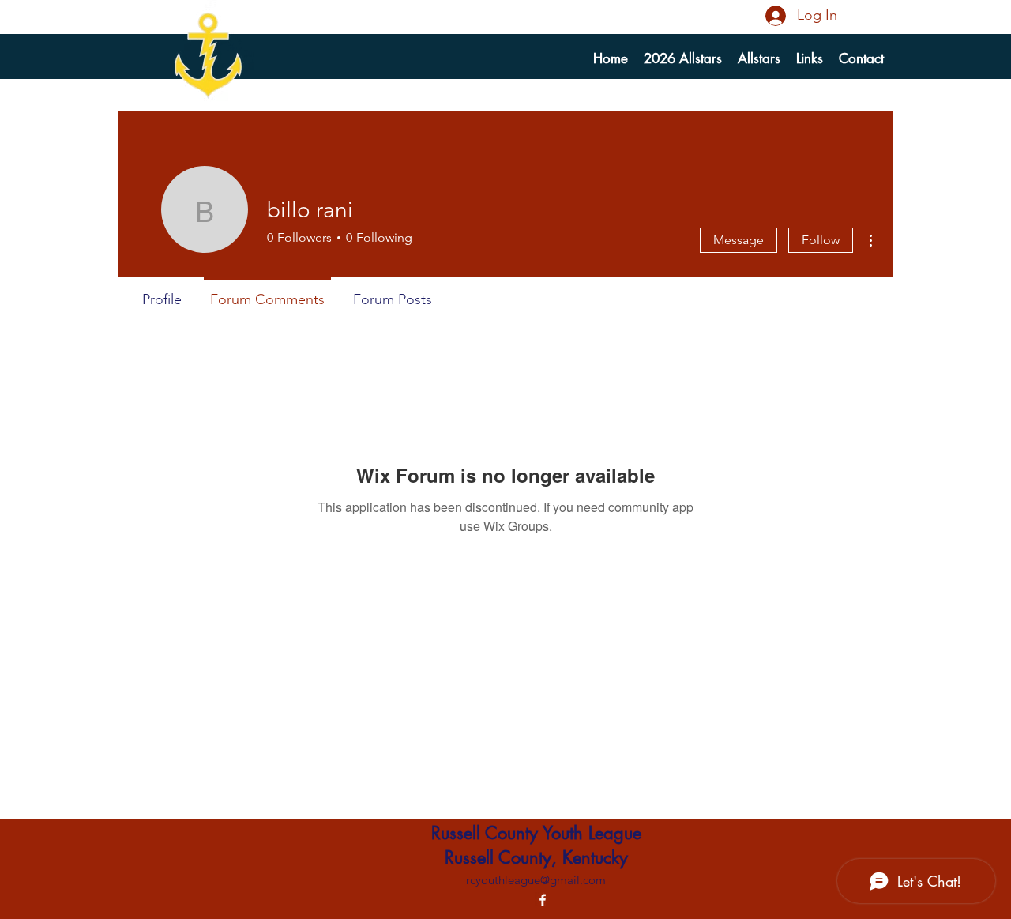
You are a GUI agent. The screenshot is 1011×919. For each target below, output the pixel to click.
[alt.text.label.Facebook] (543, 900)
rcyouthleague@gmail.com (536, 879)
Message (738, 239)
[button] (759, 58)
